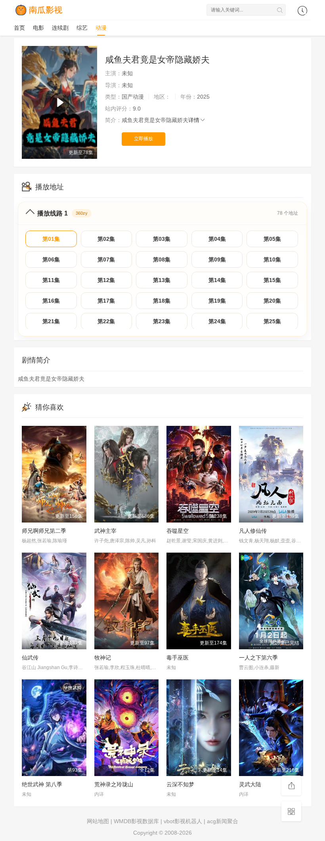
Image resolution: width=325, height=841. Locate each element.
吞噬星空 (177, 531)
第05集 (272, 239)
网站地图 (98, 821)
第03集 (161, 239)
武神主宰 (105, 531)
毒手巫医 (177, 657)
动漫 (101, 28)
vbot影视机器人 (183, 821)
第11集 (51, 280)
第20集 (272, 300)
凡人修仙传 (253, 531)
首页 (19, 28)
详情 (193, 120)
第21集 (51, 321)
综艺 (82, 28)
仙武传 (30, 657)
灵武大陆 (250, 784)
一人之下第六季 (258, 657)
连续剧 (60, 28)
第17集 (106, 300)
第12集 (106, 280)
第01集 (51, 239)
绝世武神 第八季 (42, 784)
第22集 (106, 321)
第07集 (106, 259)
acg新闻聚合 (222, 821)
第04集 (217, 239)
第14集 (217, 280)
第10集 (272, 259)
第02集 (106, 239)
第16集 (51, 300)
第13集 (161, 280)
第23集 (161, 321)
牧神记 (102, 657)
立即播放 (143, 138)
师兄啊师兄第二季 (44, 531)
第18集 (161, 300)
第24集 (217, 321)
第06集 (51, 259)
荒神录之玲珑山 (113, 784)
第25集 (272, 321)
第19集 (217, 300)
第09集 (217, 259)
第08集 (161, 259)
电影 (38, 28)
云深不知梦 (180, 784)
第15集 (272, 280)
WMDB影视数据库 (136, 821)
